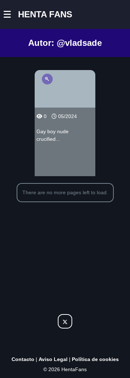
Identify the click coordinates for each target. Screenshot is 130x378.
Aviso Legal (53, 359)
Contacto (23, 359)
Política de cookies (95, 359)
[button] (11, 14)
